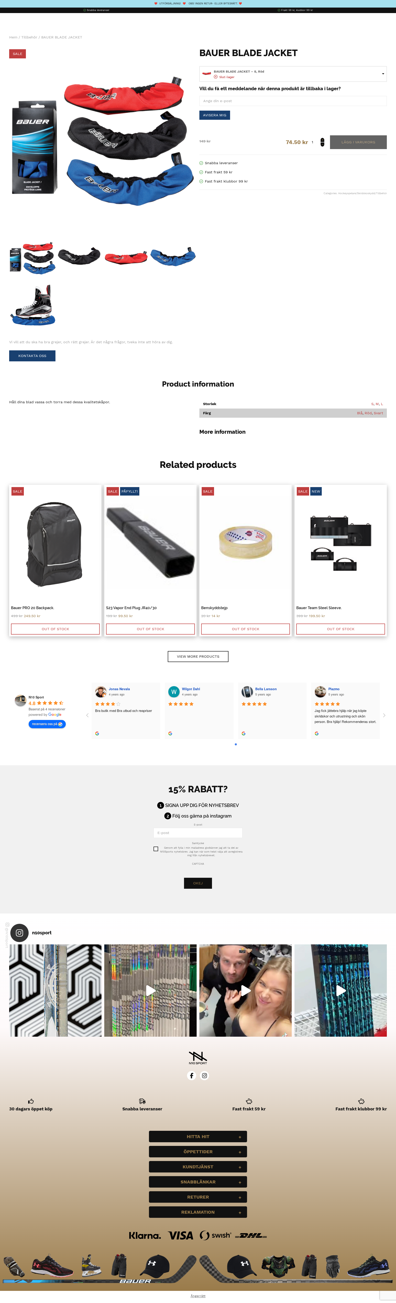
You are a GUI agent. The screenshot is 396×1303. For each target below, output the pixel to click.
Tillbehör (29, 37)
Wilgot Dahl (191, 689)
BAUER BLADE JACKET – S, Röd (239, 71)
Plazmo (334, 689)
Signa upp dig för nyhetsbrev (202, 805)
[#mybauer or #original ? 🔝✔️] (340, 990)
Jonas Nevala (119, 689)
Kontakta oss (32, 356)
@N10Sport (7, 938)
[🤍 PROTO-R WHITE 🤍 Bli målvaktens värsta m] (55, 990)
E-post (198, 824)
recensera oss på (44, 723)
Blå (360, 413)
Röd (368, 413)
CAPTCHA (198, 863)
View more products (198, 656)
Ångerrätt (198, 1296)
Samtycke (198, 843)
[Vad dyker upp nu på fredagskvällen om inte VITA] (150, 990)
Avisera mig (214, 115)
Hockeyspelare (347, 193)
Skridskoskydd (366, 193)
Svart (378, 413)
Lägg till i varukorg (358, 142)
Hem (13, 37)
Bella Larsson (266, 689)
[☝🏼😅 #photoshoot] (245, 990)
